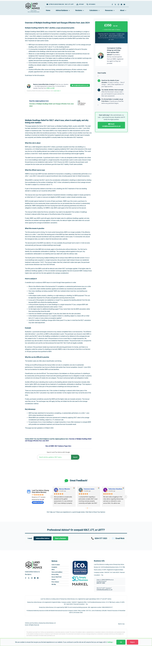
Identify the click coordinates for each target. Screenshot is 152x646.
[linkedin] (121, 4)
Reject (132, 642)
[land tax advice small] (32, 3)
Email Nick (118, 538)
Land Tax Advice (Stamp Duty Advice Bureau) (40, 491)
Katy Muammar (64, 489)
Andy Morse (112, 489)
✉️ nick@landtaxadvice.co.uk (80, 85)
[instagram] (118, 4)
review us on (37, 502)
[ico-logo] (80, 560)
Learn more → (57, 90)
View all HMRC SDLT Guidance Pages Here (58, 446)
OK (121, 642)
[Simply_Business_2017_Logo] (80, 576)
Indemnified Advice (42, 538)
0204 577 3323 (99, 538)
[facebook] (112, 4)
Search (75, 457)
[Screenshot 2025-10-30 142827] (80, 582)
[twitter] (115, 4)
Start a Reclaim (60, 538)
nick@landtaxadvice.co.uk (104, 589)
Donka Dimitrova (89, 489)
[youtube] (124, 4)
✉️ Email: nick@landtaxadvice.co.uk (111, 125)
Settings (110, 642)
